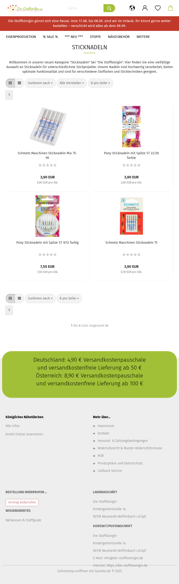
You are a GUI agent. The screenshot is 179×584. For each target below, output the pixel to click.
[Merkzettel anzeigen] (157, 8)
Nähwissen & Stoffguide (23, 520)
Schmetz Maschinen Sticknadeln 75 (131, 243)
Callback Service (110, 471)
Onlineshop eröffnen (72, 571)
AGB (100, 456)
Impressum (106, 426)
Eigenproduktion (21, 37)
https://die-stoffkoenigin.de (127, 566)
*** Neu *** (74, 37)
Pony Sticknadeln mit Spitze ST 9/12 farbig (47, 243)
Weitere (143, 37)
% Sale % (50, 37)
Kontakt (103, 433)
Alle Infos (13, 426)
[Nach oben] (166, 577)
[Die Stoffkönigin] (27, 8)
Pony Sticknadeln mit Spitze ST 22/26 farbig (131, 155)
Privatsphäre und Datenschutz (120, 463)
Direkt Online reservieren (24, 434)
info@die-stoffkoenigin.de (123, 558)
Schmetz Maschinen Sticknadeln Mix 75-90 (47, 155)
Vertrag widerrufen (22, 502)
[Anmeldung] (144, 8)
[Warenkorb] (170, 8)
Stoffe (95, 37)
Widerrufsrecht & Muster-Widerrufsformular (130, 448)
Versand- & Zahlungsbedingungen (123, 441)
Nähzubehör (119, 37)
